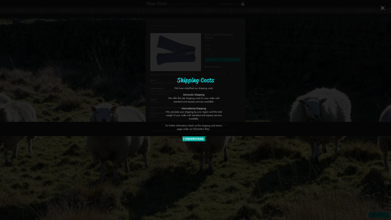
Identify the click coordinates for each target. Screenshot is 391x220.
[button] (382, 8)
